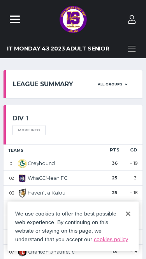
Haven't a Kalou (46, 192)
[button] (112, 84)
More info (29, 130)
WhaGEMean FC (48, 178)
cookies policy (111, 239)
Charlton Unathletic (51, 252)
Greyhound (41, 163)
